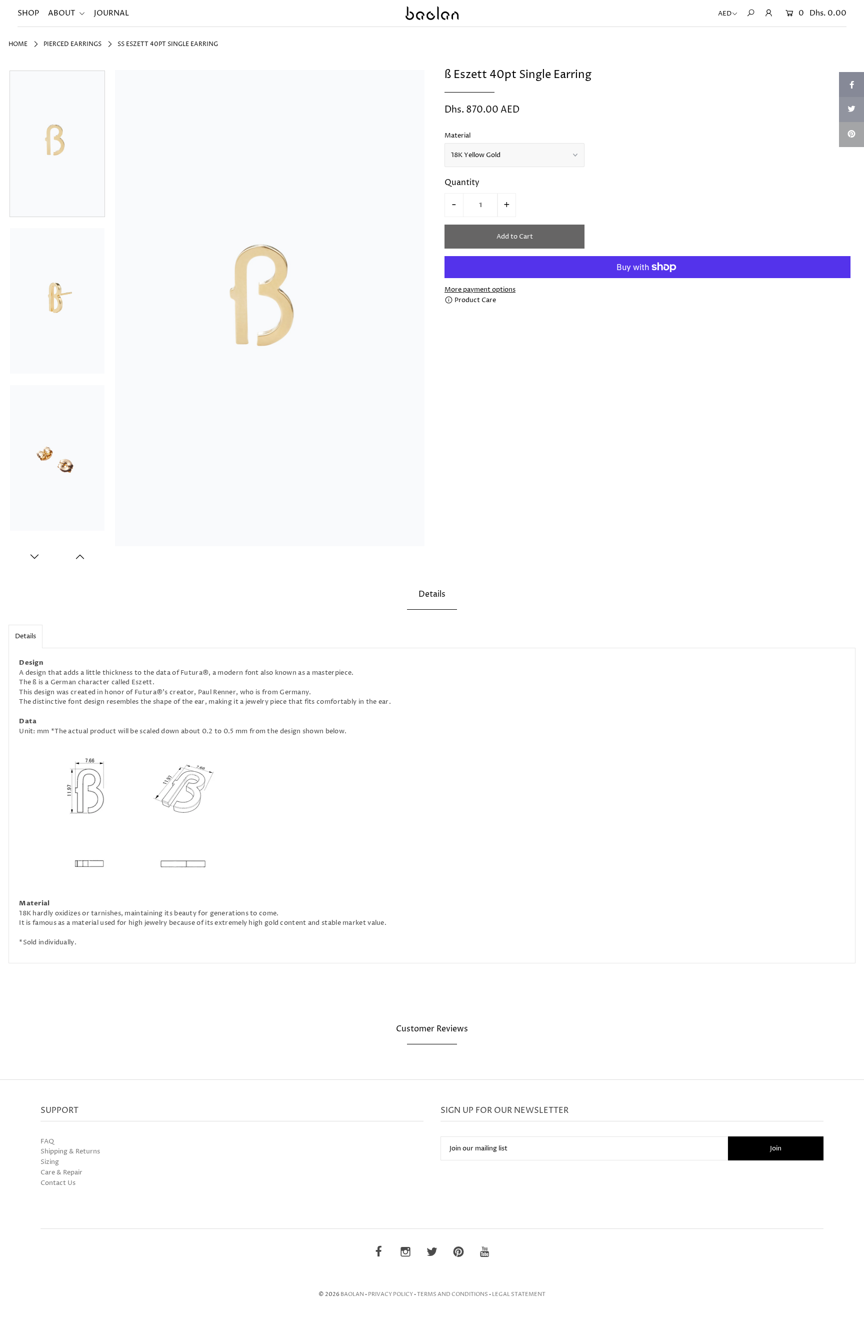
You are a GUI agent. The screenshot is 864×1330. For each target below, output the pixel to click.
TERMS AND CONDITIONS (452, 1294)
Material (457, 135)
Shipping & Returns (70, 1151)
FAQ (47, 1141)
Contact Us (58, 1182)
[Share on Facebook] (851, 84)
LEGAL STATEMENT (519, 1294)
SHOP (28, 13)
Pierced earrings (73, 44)
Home (18, 44)
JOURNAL (111, 13)
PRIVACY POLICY (390, 1294)
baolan (352, 1294)
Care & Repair (61, 1172)
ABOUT (62, 13)
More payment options (480, 289)
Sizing (49, 1161)
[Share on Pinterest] (851, 134)
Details (25, 636)
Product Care (474, 300)
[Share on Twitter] (851, 109)
